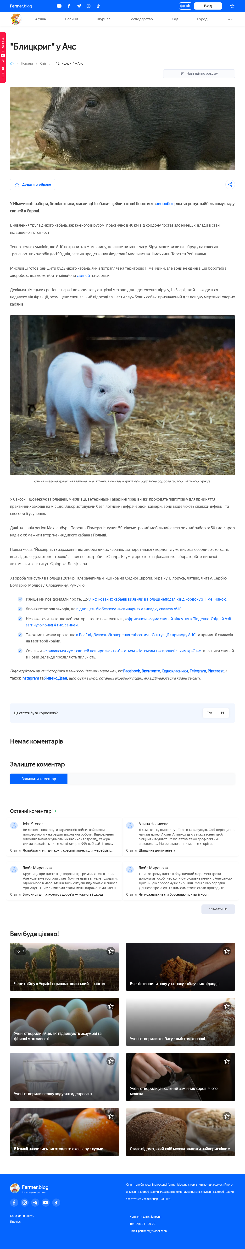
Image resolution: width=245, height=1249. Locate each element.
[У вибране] (110, 951)
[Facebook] (69, 6)
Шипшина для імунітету (157, 851)
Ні (222, 713)
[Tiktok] (98, 6)
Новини (71, 19)
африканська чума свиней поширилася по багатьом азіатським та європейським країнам (122, 651)
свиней (83, 275)
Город (202, 19)
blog (21, 6)
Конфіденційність (22, 1216)
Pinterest (216, 671)
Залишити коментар (39, 779)
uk (187, 7)
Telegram (198, 671)
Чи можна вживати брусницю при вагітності (173, 895)
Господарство (141, 19)
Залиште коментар (37, 764)
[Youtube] (59, 6)
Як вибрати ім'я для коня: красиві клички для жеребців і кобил (66, 851)
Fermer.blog (16, 19)
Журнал (103, 19)
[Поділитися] (230, 184)
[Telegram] (78, 6)
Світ (43, 63)
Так (209, 713)
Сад (175, 19)
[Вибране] (232, 6)
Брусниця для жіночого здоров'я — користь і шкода (63, 895)
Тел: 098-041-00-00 (142, 1224)
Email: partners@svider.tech (148, 1231)
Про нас (15, 1221)
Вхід (208, 6)
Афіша (40, 19)
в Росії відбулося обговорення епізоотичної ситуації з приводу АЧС (135, 635)
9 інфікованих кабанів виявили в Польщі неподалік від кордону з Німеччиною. (158, 599)
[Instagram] (88, 6)
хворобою (165, 203)
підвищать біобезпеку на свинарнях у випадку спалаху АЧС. (129, 609)
